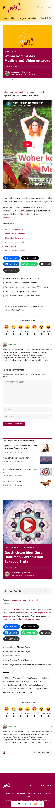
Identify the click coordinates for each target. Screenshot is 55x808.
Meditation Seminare (14, 238)
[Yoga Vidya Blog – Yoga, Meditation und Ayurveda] (6, 785)
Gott (4, 681)
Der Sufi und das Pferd (12, 481)
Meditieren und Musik (14, 229)
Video (14, 51)
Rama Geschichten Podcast (13, 685)
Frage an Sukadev (20, 306)
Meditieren (7, 217)
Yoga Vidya (7, 692)
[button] (5, 7)
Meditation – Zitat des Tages (17, 647)
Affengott (16, 678)
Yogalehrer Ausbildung (31, 619)
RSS (13, 603)
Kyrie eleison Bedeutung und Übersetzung (22, 295)
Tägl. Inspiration (27, 547)
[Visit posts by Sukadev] (7, 73)
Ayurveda (17, 619)
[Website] (51, 344)
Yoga (5, 619)
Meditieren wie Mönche (15, 233)
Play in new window (18, 600)
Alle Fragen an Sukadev (14, 246)
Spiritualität (29, 685)
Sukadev (7, 51)
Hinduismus (20, 681)
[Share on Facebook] (14, 804)
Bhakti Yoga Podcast (29, 678)
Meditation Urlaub (12, 655)
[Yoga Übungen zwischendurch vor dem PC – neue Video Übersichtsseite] (46, 448)
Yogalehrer (20, 210)
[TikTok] (51, 785)
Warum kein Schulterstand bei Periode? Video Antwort (28, 287)
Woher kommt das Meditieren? (16, 92)
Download (33, 600)
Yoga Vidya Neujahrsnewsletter (16, 457)
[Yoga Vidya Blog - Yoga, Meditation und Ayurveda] (14, 7)
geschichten (43, 678)
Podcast (7, 547)
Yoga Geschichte (42, 688)
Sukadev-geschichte (11, 688)
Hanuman (11, 681)
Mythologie (30, 681)
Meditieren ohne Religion (15, 242)
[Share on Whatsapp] (25, 804)
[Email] (35, 804)
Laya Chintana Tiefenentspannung (19, 660)
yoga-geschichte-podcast (22, 692)
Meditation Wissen (18, 214)
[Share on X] (19, 804)
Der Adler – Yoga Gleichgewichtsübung (21, 282)
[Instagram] (47, 785)
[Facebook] (41, 785)
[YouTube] (44, 785)
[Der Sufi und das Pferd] (46, 484)
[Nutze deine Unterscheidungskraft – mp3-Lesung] (46, 471)
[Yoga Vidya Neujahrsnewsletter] (46, 460)
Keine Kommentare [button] (43, 752)
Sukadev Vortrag (18, 310)
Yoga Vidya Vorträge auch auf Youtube (21, 291)
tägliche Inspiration (27, 688)
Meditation (25, 612)
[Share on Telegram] (30, 804)
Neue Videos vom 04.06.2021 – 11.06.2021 (23, 278)
